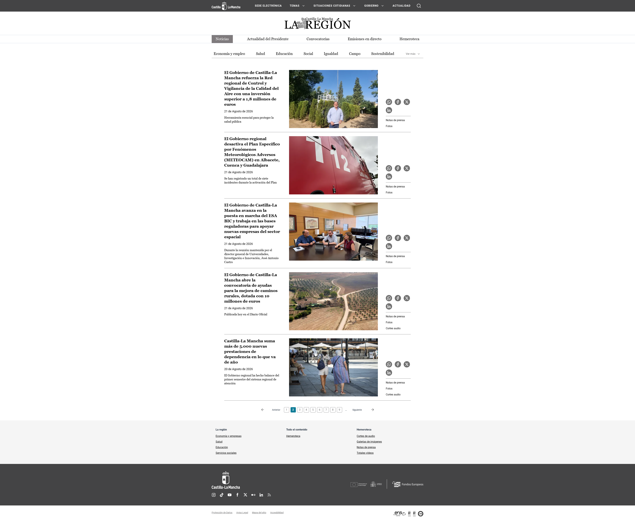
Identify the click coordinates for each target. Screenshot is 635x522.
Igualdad (331, 54)
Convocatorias (318, 39)
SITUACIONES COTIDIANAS (332, 5)
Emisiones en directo (364, 39)
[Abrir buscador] (418, 5)
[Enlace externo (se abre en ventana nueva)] (408, 514)
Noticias (222, 39)
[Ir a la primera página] (265, 409)
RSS (269, 495)
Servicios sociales (226, 452)
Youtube (229, 495)
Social (308, 54)
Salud (260, 54)
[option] (229, 54)
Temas (294, 5)
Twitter (245, 495)
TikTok (222, 495)
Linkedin (261, 495)
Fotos (389, 126)
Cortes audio (393, 328)
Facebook (237, 495)
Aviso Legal (242, 512)
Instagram (214, 495)
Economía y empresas (228, 436)
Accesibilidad (277, 512)
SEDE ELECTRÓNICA (268, 5)
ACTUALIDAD (401, 5)
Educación (284, 54)
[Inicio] (256, 480)
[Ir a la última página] (370, 409)
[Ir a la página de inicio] (226, 5)
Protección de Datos (222, 512)
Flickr (253, 495)
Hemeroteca (409, 39)
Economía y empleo (229, 54)
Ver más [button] (410, 53)
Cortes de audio (366, 436)
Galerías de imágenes (369, 441)
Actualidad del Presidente (268, 39)
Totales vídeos (365, 452)
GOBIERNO (371, 5)
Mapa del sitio (259, 512)
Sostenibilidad (382, 54)
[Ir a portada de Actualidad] (317, 24)
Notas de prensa (395, 120)
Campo (354, 54)
